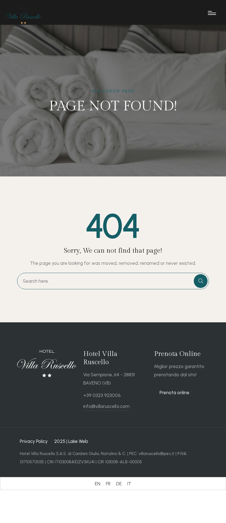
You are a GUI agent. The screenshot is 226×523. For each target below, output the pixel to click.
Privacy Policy (34, 441)
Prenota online (174, 392)
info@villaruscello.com (106, 406)
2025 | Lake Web (71, 441)
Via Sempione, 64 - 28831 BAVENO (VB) (109, 379)
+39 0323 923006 (102, 395)
